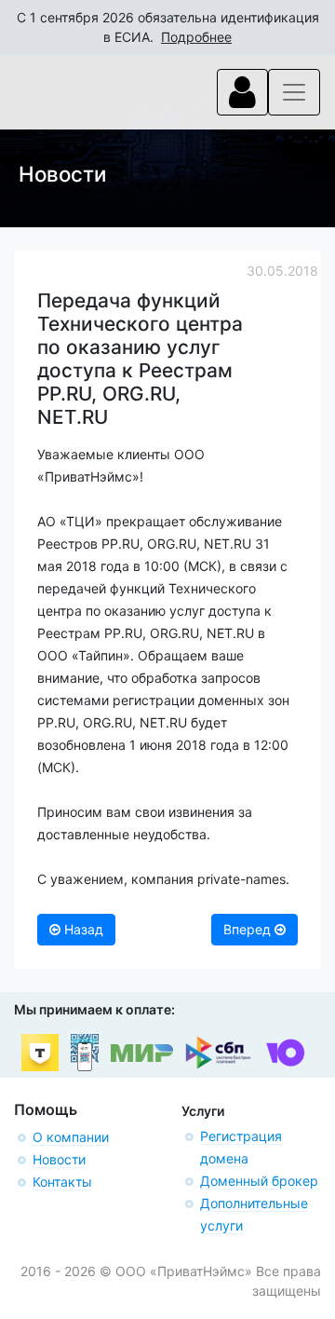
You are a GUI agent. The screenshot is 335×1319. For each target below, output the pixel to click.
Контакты (62, 1182)
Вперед (249, 929)
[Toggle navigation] (242, 92)
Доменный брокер (259, 1181)
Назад (81, 929)
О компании (71, 1137)
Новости (59, 1159)
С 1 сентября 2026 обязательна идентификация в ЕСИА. (168, 27)
